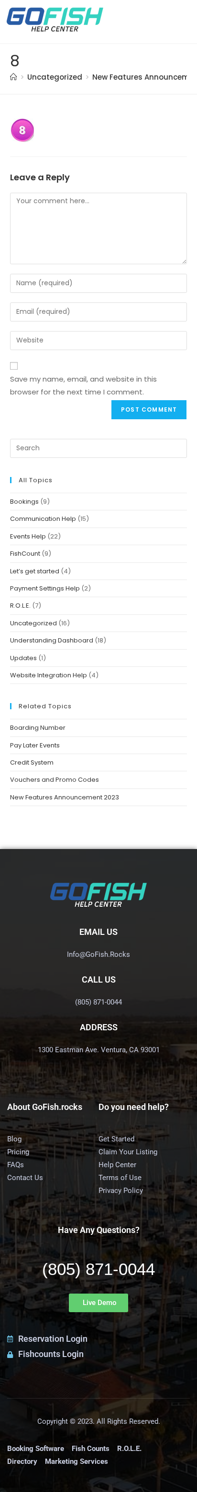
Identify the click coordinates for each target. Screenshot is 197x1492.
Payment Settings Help (45, 588)
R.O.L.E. (20, 605)
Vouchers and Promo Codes (54, 779)
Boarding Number (38, 727)
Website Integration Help (48, 675)
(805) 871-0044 (98, 1269)
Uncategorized (33, 623)
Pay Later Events (35, 745)
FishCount (25, 553)
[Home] (13, 77)
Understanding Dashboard (51, 640)
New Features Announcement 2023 (64, 797)
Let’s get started (34, 571)
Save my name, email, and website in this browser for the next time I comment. (83, 385)
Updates (23, 658)
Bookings (24, 501)
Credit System (32, 762)
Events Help (28, 536)
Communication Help (43, 518)
